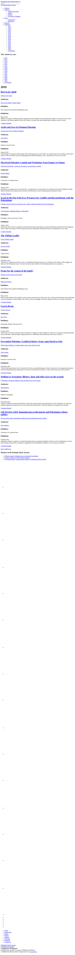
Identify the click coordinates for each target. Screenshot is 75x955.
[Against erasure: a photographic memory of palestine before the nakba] (25, 459)
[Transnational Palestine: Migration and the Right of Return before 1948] (13, 674)
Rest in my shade (9, 92)
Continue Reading (6, 123)
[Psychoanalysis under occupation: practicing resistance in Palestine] (13, 808)
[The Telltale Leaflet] (7, 239)
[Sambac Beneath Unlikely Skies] (13, 888)
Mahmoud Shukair (6, 281)
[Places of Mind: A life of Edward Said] (13, 914)
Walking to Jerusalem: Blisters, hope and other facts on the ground (32, 377)
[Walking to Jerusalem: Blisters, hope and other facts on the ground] (20, 380)
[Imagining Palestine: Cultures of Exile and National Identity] (13, 647)
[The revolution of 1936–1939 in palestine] (17, 457)
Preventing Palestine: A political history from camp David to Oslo (31, 341)
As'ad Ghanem (5, 211)
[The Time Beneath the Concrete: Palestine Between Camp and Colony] (13, 567)
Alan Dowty (4, 138)
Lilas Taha (4, 317)
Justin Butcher (5, 387)
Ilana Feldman (5, 425)
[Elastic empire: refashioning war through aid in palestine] (21, 456)
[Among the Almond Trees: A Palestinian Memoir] (13, 700)
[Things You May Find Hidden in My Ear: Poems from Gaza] (13, 728)
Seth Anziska (4, 352)
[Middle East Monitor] (7, 947)
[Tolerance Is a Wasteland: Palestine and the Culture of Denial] (13, 754)
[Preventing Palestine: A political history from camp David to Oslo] (20, 345)
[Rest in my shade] (6, 95)
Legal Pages (33, 952)
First (2, 449)
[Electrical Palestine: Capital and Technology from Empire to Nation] (21, 166)
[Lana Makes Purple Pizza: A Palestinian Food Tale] (13, 539)
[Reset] (18, 3)
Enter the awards (9, 1)
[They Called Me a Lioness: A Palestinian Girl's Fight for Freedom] (13, 593)
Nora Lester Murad (6, 103)
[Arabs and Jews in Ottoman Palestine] (12, 131)
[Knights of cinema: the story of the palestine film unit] (13, 513)
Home (2, 1)
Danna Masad (17, 103)
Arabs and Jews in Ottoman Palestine (18, 127)
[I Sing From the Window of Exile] (13, 620)
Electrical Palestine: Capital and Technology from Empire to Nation (33, 162)
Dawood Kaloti (5, 246)
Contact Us (17, 1)
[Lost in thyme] (5, 310)
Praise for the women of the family (17, 271)
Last (9, 449)
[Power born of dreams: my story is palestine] (13, 834)
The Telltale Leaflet (10, 235)
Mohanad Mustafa (15, 211)
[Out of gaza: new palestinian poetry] (13, 487)
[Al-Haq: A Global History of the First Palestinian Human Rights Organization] (13, 860)
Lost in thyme (7, 306)
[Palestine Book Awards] (8, 945)
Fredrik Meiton (5, 173)
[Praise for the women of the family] (11, 274)
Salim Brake (24, 211)
